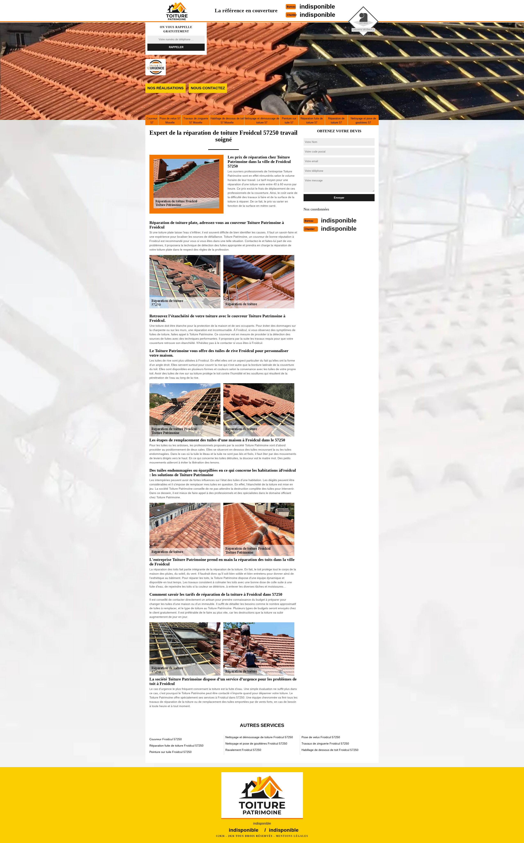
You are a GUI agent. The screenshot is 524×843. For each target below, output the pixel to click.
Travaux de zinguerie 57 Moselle (195, 120)
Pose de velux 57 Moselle (170, 120)
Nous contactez (208, 88)
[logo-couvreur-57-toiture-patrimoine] (176, 11)
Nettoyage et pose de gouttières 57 (363, 120)
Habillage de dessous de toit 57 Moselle (227, 120)
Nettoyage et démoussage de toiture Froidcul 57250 (259, 737)
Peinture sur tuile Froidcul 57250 (170, 752)
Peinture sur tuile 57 (289, 120)
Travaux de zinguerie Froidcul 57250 (325, 743)
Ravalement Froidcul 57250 (243, 749)
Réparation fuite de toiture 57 (311, 120)
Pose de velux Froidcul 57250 (321, 737)
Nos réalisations (165, 88)
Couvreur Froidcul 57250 (165, 739)
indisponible (317, 6)
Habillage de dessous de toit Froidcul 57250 (330, 749)
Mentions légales (292, 836)
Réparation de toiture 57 (336, 120)
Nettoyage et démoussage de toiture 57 (261, 120)
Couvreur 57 (152, 120)
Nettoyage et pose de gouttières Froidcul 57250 (256, 743)
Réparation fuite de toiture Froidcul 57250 (176, 745)
